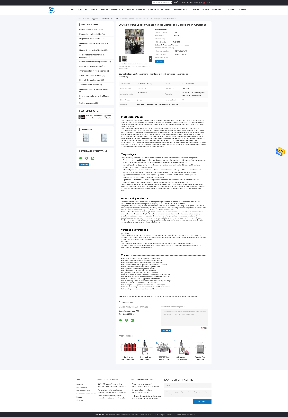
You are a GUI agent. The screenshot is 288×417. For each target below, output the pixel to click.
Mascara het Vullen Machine (90, 34)
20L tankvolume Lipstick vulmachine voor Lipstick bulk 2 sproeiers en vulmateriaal (135, 66)
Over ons (104, 9)
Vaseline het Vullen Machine (90, 75)
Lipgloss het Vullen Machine (90, 39)
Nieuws (196, 9)
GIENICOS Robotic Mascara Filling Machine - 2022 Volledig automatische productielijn (112, 385)
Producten (82, 9)
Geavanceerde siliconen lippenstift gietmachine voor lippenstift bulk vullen (98, 118)
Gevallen (231, 9)
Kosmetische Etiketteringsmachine (93, 62)
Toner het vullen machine (89, 85)
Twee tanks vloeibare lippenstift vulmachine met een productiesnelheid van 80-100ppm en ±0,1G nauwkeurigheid (112, 397)
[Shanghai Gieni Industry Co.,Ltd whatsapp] (88, 158)
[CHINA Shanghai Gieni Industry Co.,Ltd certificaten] (85, 137)
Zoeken (175, 2)
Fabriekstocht (117, 9)
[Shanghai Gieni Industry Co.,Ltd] (51, 10)
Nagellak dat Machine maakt (90, 80)
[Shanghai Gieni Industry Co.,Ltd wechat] (94, 158)
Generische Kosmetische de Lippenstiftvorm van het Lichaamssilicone (142, 391)
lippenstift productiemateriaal (158, 296)
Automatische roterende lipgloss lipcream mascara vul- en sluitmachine (112, 391)
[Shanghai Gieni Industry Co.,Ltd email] (82, 158)
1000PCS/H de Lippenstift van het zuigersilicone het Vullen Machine (163, 358)
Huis (72, 9)
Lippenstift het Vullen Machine (103, 19)
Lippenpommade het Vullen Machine (93, 43)
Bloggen (242, 9)
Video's (94, 9)
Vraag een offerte (181, 9)
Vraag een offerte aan (190, 2)
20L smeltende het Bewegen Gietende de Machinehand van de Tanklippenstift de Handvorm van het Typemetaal (181, 358)
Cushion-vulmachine (87, 103)
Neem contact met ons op (159, 9)
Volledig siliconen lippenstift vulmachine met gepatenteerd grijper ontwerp (145, 385)
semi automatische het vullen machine (183, 296)
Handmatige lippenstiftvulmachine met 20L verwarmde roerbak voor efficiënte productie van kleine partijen (128, 358)
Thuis (78, 19)
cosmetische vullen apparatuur (134, 296)
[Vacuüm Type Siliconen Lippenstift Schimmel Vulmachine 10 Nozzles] (200, 347)
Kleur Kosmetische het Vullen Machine (94, 96)
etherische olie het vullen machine (92, 71)
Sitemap (205, 9)
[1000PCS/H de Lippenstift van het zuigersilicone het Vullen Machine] (163, 347)
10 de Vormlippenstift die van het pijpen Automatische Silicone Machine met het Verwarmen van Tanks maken (146, 397)
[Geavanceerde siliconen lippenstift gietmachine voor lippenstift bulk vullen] (82, 117)
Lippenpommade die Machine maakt (93, 89)
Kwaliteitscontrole (136, 9)
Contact (160, 62)
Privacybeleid (218, 9)
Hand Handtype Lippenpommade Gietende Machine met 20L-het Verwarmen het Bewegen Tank (145, 358)
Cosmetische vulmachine (89, 30)
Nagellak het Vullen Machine (90, 66)
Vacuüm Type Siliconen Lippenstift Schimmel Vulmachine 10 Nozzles (200, 358)
